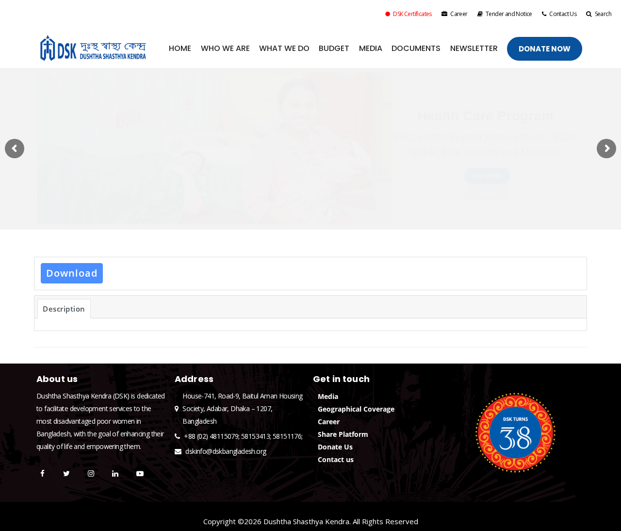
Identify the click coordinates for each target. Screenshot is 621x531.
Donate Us (335, 446)
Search (603, 14)
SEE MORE (487, 176)
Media (328, 396)
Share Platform (343, 434)
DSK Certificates (412, 14)
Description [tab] (64, 309)
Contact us (336, 459)
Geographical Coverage (356, 409)
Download (72, 273)
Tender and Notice (509, 14)
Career (458, 14)
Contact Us (562, 14)
